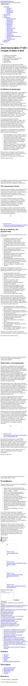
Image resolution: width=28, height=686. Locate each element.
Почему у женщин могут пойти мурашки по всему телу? (15, 575)
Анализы (6, 673)
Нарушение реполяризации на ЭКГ (10, 625)
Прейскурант (7, 40)
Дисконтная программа (9, 667)
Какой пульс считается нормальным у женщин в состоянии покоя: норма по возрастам (15, 225)
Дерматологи (10, 21)
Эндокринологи (11, 39)
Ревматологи (10, 30)
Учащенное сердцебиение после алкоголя (14, 630)
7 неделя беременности (12, 553)
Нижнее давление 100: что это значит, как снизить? (14, 609)
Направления (7, 14)
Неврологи (9, 25)
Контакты (6, 41)
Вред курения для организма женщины (14, 639)
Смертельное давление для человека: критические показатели (13, 635)
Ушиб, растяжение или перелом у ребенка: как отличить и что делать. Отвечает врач (15, 642)
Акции (8, 13)
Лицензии (9, 8)
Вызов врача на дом (9, 670)
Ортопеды (9, 26)
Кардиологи (10, 22)
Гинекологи (10, 20)
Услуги (5, 16)
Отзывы (9, 9)
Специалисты (7, 17)
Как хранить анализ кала (7, 612)
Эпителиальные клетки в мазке (9, 623)
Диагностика (7, 671)
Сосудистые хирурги (12, 32)
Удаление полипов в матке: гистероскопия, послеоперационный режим (12, 619)
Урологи (9, 37)
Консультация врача (9, 669)
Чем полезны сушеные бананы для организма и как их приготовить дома (15, 435)
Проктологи (10, 29)
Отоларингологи (11, 28)
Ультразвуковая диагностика (14, 36)
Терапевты (9, 33)
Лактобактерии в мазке (6, 615)
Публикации (10, 12)
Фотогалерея (10, 10)
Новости (6, 658)
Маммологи (10, 24)
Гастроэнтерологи (11, 18)
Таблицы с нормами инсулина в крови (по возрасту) (14, 605)
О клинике (6, 6)
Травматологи (10, 35)
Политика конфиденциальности (12, 661)
